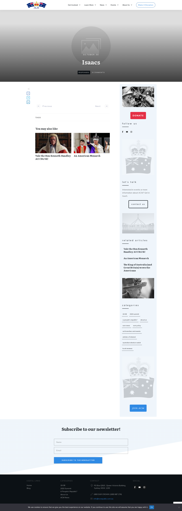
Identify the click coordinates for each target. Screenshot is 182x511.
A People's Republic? (130, 320)
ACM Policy (137, 325)
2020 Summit (134, 314)
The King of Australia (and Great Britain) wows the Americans (138, 267)
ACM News (126, 325)
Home (29, 485)
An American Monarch (92, 148)
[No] (179, 507)
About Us (143, 320)
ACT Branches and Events (132, 331)
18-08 (125, 314)
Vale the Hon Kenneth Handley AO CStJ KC (53, 148)
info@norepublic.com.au (103, 499)
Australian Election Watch (132, 343)
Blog (28, 488)
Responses (84, 72)
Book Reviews (127, 348)
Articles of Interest (129, 337)
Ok (152, 507)
